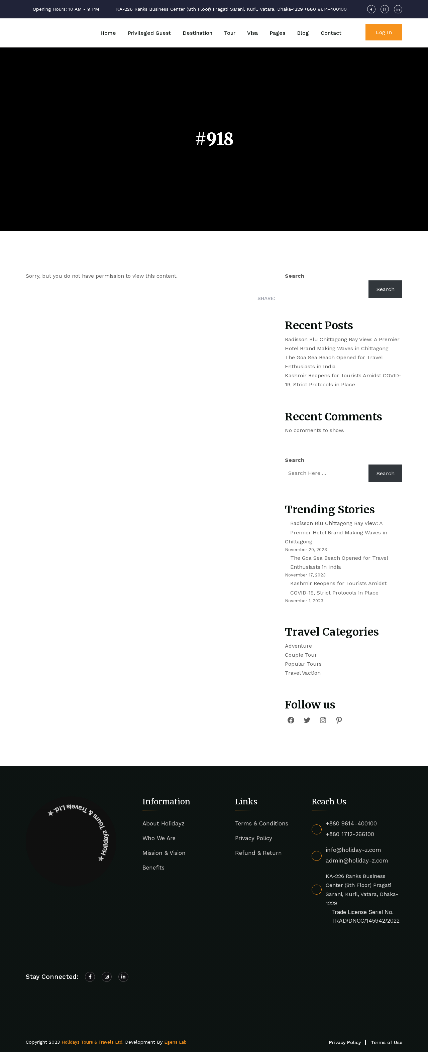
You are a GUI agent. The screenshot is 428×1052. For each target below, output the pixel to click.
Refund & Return (258, 852)
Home (108, 33)
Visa (252, 33)
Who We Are (159, 838)
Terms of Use (386, 1042)
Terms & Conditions (261, 823)
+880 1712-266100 (350, 834)
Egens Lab (175, 1042)
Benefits (153, 867)
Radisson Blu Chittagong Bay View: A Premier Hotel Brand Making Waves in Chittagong (336, 532)
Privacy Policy (253, 838)
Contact (331, 33)
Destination (197, 33)
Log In (384, 32)
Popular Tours (303, 664)
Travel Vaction (303, 673)
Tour (229, 33)
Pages (277, 33)
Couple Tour (301, 655)
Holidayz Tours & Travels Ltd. (92, 1042)
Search (294, 276)
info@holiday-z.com (353, 849)
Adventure (298, 646)
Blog (303, 33)
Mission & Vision (164, 852)
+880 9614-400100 (351, 823)
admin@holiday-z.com (357, 860)
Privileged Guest (149, 33)
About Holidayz (163, 823)
